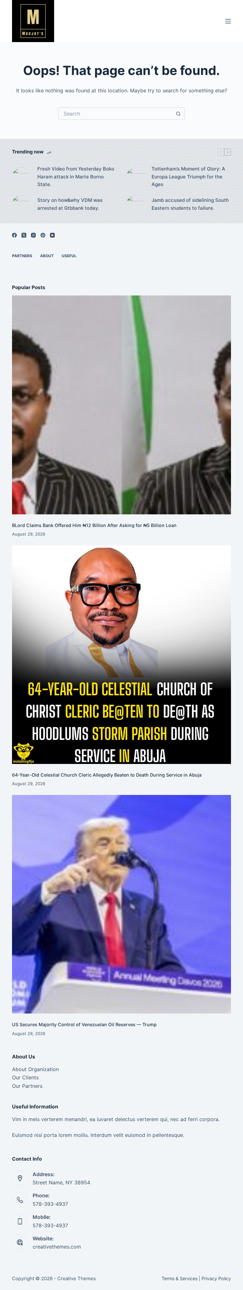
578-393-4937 (50, 1204)
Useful (69, 255)
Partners (22, 255)
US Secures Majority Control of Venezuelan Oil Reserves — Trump (84, 1024)
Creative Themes (76, 1278)
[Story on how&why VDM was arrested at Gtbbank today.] (21, 204)
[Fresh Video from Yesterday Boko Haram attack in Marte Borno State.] (21, 176)
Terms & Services (179, 1278)
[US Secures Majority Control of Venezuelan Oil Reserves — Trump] (121, 904)
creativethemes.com (57, 1246)
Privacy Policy (216, 1278)
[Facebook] (14, 235)
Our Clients (25, 1077)
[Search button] (178, 113)
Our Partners (27, 1086)
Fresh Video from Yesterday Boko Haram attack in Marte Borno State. (75, 177)
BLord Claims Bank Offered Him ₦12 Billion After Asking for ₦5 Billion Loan (94, 525)
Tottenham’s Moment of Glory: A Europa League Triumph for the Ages (188, 177)
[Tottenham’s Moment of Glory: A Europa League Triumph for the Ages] (135, 176)
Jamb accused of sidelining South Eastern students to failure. (190, 204)
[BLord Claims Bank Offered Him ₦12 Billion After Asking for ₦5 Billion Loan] (121, 404)
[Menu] (228, 21)
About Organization (35, 1069)
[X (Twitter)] (24, 235)
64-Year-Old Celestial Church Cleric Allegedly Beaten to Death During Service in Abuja (107, 775)
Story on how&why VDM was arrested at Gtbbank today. (70, 204)
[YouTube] (52, 235)
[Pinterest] (42, 235)
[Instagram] (33, 235)
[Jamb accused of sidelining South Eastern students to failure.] (135, 204)
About (47, 255)
